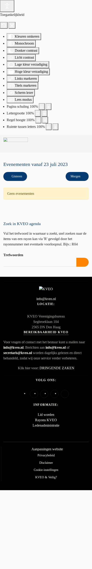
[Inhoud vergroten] (48, 106)
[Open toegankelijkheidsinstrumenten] (7, 6)
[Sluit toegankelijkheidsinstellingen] (11, 25)
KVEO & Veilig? (46, 477)
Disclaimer (46, 462)
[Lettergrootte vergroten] (44, 113)
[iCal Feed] (87, 184)
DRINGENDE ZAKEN (57, 368)
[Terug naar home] (15, 143)
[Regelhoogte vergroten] (45, 120)
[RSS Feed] (84, 184)
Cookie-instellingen (46, 470)
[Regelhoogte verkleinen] (38, 120)
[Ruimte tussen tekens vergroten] (55, 126)
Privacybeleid (46, 455)
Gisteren (16, 176)
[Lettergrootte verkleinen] (38, 113)
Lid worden (46, 415)
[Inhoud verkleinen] (42, 106)
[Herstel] (4, 25)
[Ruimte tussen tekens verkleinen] (49, 126)
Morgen (76, 176)
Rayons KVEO (46, 420)
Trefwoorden (13, 255)
